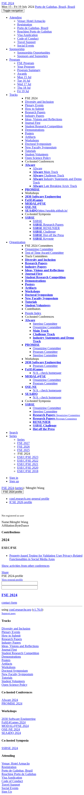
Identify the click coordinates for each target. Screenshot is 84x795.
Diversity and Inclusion (39, 101)
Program (14, 59)
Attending (15, 17)
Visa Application (27, 35)
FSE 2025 (23, 450)
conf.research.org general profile (29, 498)
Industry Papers (34, 115)
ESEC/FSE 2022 (27, 460)
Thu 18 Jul (23, 87)
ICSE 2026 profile (20, 502)
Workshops (32, 140)
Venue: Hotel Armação (31, 21)
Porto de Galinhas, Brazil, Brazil (55, 6)
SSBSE (37, 221)
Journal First (32, 122)
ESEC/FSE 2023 (27, 457)
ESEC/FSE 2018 (27, 471)
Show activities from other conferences (25, 565)
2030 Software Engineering (19, 718)
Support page (9, 613)
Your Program (26, 66)
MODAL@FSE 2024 (15, 726)
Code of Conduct (27, 38)
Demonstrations (34, 129)
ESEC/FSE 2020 (27, 467)
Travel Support (26, 42)
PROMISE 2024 (12, 703)
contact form (9, 602)
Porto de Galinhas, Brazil (32, 28)
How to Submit (34, 108)
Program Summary (28, 70)
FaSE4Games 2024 (14, 722)
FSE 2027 (23, 443)
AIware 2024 (10, 700)
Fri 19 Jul (23, 91)
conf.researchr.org (20, 609)
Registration (24, 24)
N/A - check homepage (47, 372)
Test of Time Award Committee (44, 252)
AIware (37, 168)
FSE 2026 (23, 446)
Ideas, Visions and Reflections (43, 119)
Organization (17, 242)
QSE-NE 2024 (11, 729)
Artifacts (30, 136)
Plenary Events (34, 105)
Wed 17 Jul (24, 84)
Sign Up (7, 791)
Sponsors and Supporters (32, 56)
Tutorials (30, 151)
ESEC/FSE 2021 (27, 464)
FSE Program (25, 63)
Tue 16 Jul (23, 80)
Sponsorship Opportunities (33, 52)
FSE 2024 (8, 488)
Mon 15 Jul (24, 77)
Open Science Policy (38, 158)
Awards (22, 73)
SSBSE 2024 (10, 748)
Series (21, 439)
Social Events (25, 45)
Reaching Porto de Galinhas (34, 31)
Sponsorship (17, 49)
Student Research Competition (44, 126)
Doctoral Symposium (38, 144)
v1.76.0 (37, 609)
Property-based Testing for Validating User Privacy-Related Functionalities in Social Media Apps (45, 557)
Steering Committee (45, 323)
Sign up (14, 481)
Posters (29, 133)
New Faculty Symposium (40, 147)
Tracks (13, 94)
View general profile (12, 579)
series (19, 488)
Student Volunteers (36, 154)
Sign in (13, 477)
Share (5, 572)
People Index (33, 313)
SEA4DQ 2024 (11, 733)
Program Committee (45, 351)
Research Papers (35, 112)
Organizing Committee (39, 249)
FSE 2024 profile (12, 491)
